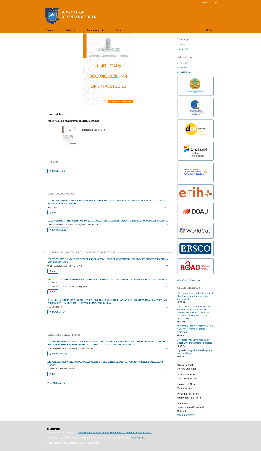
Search (212, 30)
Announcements (95, 30)
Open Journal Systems (188, 280)
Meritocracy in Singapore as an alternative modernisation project (194, 341)
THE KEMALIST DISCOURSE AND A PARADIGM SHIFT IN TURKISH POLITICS (195, 329)
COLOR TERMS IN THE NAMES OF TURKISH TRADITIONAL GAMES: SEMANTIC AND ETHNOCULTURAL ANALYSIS (107, 220)
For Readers (182, 62)
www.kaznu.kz (139, 437)
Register (205, 2)
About (119, 30)
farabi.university (185, 414)
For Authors (182, 67)
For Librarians (184, 71)
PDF (54, 212)
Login (215, 2)
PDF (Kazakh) (58, 171)
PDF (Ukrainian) (59, 229)
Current (49, 30)
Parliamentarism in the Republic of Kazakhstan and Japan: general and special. (195, 296)
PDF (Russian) (58, 312)
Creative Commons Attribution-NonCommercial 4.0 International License (115, 432)
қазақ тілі (182, 49)
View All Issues (54, 383)
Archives (70, 30)
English (181, 44)
